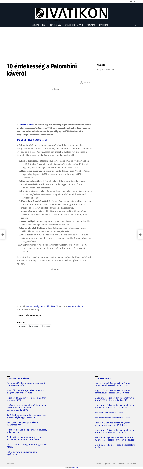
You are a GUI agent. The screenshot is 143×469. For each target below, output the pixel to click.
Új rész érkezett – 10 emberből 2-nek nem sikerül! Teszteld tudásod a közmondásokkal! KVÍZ (26, 407)
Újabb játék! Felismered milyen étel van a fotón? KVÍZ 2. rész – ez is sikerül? (114, 431)
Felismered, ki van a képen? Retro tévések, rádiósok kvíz (27, 431)
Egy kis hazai (56, 25)
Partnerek (121, 464)
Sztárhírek (70, 25)
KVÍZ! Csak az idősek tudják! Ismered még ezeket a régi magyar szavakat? (26, 416)
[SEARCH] (135, 25)
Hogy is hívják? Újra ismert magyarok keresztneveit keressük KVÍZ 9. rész (112, 424)
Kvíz (114, 464)
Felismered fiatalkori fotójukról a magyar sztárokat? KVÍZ (26, 399)
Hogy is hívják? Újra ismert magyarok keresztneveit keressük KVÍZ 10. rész (112, 391)
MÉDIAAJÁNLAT (131, 464)
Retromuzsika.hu (75, 306)
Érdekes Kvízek (104, 378)
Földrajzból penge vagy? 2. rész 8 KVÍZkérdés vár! (22, 423)
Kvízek (44, 25)
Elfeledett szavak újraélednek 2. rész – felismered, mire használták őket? (25, 438)
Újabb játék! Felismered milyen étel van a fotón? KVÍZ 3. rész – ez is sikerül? (114, 406)
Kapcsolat (103, 25)
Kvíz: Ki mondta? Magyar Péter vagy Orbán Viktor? (27, 445)
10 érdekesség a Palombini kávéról (42, 306)
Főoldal (35, 25)
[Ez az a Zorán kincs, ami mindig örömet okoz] (140, 234)
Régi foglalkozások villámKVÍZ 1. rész (112, 418)
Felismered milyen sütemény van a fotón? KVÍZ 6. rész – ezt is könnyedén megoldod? (115, 438)
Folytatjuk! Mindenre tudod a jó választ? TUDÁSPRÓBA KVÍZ (26, 384)
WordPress (75, 468)
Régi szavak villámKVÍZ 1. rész (109, 413)
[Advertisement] (71, 44)
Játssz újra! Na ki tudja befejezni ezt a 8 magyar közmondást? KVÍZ (25, 391)
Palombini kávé (26, 124)
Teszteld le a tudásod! (18, 378)
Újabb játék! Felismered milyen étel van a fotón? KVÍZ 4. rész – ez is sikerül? (114, 399)
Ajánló (80, 25)
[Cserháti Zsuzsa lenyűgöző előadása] (2, 234)
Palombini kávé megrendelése (32, 140)
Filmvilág (91, 25)
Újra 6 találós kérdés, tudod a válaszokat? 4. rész (115, 446)
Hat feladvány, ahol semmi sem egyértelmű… (22, 453)
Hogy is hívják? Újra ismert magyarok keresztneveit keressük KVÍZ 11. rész (112, 384)
